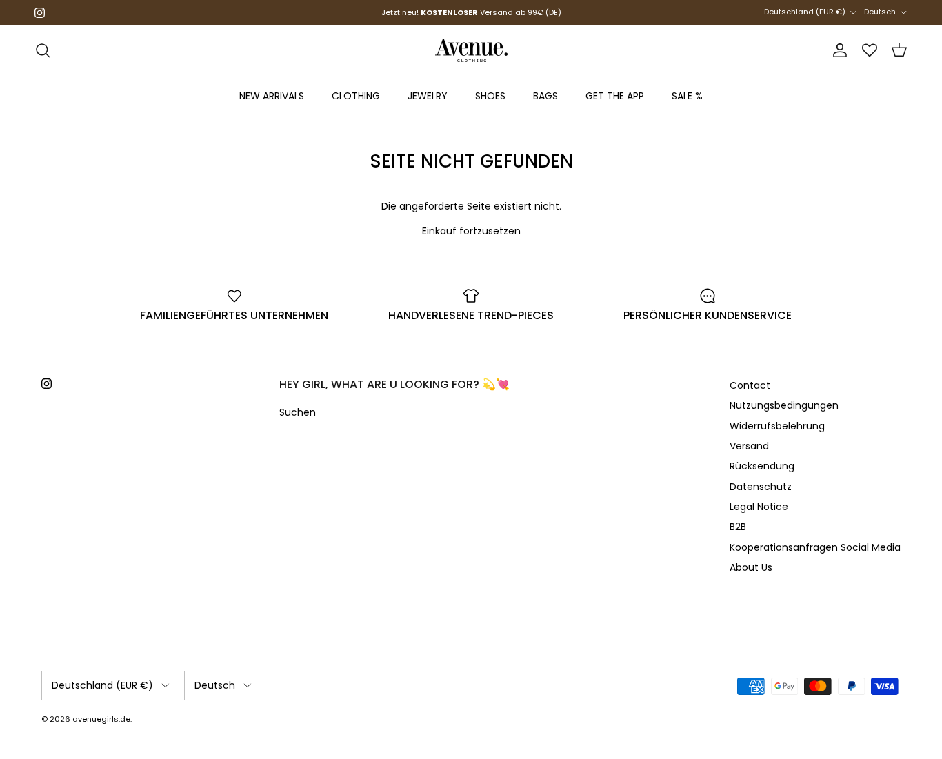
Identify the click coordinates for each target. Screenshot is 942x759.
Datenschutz (761, 487)
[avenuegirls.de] (471, 50)
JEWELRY (428, 96)
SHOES (490, 96)
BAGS (545, 96)
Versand (749, 446)
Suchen (297, 412)
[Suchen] (42, 50)
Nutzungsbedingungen (784, 405)
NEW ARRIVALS (271, 96)
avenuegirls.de (101, 719)
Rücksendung (762, 466)
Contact (750, 385)
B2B (738, 527)
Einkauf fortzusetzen (471, 231)
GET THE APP (614, 96)
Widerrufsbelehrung (777, 426)
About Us (751, 567)
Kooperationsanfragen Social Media (815, 547)
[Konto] (837, 50)
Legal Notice (759, 507)
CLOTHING (356, 96)
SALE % (687, 96)
